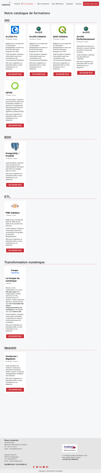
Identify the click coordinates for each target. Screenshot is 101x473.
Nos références (58, 4)
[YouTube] (44, 467)
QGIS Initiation (60, 36)
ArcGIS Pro (11, 36)
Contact (79, 4)
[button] (34, 3)
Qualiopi (69, 4)
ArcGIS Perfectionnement (86, 37)
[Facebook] (34, 467)
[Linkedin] (40, 467)
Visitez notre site (91, 4)
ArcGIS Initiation (37, 36)
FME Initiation (13, 213)
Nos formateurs (43, 4)
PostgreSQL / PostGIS (12, 154)
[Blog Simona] (47, 467)
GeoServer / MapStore (12, 357)
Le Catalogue (28, 4)
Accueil (17, 4)
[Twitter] (37, 467)
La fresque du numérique (13, 279)
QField (9, 92)
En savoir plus (15, 74)
